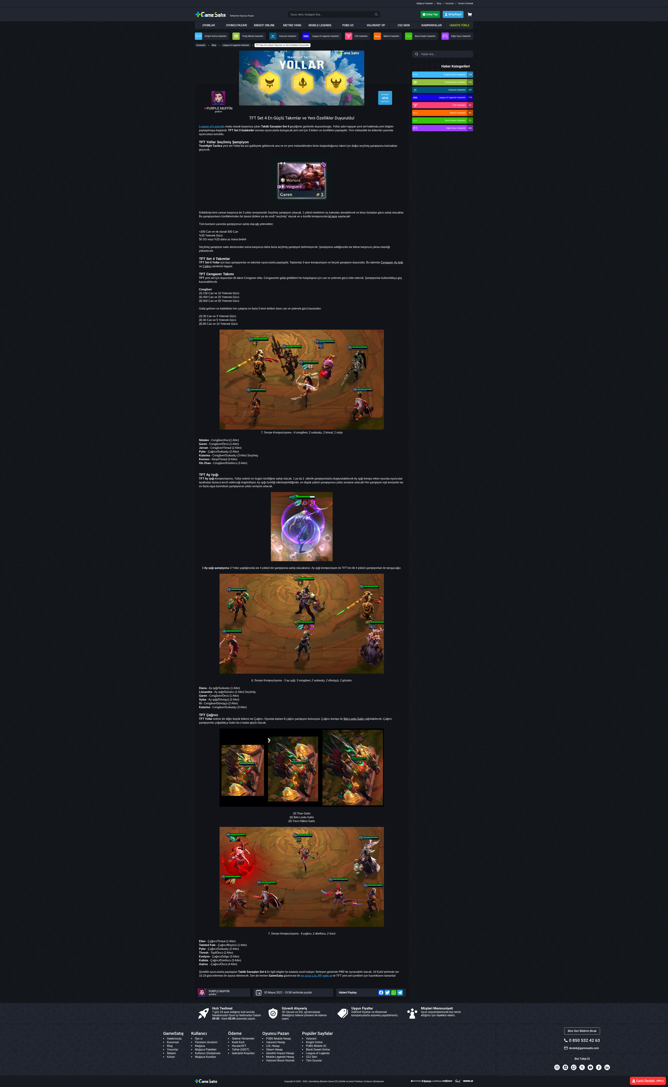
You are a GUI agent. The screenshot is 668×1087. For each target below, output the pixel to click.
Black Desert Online (318, 1049)
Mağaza (200, 1046)
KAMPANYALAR (432, 25)
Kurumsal (173, 1042)
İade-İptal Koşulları (243, 1053)
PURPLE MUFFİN (219, 108)
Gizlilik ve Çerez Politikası (351, 1081)
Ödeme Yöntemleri (243, 1038)
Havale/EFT (239, 1046)
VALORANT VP (376, 25)
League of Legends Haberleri (236, 45)
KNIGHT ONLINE (264, 25)
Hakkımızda (174, 1038)
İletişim (171, 1053)
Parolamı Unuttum (206, 1042)
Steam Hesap (274, 1049)
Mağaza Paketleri (425, 3)
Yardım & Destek (465, 3)
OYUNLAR (208, 25)
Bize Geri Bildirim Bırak (582, 1031)
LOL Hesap (273, 1046)
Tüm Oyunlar (314, 1060)
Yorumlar (449, 3)
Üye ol (198, 1038)
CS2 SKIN (404, 25)
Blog (439, 3)
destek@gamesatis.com (584, 1048)
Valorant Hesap (275, 1042)
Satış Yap (432, 14)
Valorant (311, 1038)
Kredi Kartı (238, 1042)
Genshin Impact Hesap (280, 1053)
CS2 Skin (311, 1056)
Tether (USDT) (240, 1049)
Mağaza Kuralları (205, 1056)
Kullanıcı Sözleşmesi (207, 1053)
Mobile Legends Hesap (280, 1056)
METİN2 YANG (292, 25)
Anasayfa (200, 45)
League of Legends (317, 1053)
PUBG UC (348, 25)
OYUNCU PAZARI (236, 25)
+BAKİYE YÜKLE (459, 25)
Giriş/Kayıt (454, 14)
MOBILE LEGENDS (320, 25)
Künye (171, 1056)
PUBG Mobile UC (316, 1046)
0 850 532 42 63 (584, 1040)
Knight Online (314, 1042)
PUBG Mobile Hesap (278, 1038)
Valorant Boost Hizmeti (280, 1060)
